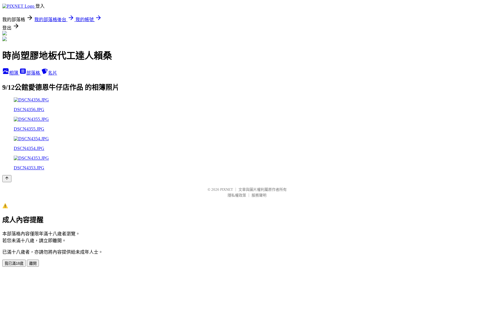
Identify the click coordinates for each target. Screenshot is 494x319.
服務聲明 (259, 195)
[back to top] (6, 178)
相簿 (14, 73)
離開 (33, 263)
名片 (52, 73)
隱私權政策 (237, 195)
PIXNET (226, 189)
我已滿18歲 (14, 263)
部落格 (33, 73)
